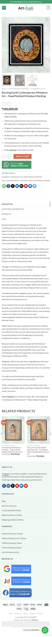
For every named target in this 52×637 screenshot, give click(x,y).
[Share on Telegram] (35, 186)
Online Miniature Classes (12, 533)
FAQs (11, 613)
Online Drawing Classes (12, 547)
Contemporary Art (38, 89)
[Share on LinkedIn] (30, 186)
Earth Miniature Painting (41, 181)
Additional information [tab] (13, 209)
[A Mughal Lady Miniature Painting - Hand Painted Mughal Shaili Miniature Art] (13, 430)
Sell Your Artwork (9, 506)
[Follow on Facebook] (4, 486)
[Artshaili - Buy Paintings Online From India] (26, 7)
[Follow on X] (13, 486)
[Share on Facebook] (8, 186)
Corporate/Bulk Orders (11, 510)
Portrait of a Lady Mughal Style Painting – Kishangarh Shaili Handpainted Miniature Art (38, 451)
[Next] (46, 44)
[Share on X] (13, 186)
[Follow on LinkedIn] (21, 486)
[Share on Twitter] (17, 186)
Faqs (39, 146)
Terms (32, 613)
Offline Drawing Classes (12, 543)
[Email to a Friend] (21, 186)
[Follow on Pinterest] (17, 486)
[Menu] (4, 8)
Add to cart (22, 156)
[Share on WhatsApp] (4, 186)
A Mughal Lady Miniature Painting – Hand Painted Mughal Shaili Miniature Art (12, 450)
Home (4, 89)
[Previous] (6, 44)
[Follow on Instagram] (8, 486)
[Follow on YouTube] (26, 486)
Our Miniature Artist (10, 552)
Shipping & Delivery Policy (13, 520)
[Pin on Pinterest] (26, 186)
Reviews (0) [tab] (6, 214)
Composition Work (12, 181)
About (26, 613)
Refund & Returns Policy (12, 515)
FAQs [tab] (4, 219)
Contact (18, 613)
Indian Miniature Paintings (19, 89)
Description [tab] (7, 204)
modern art (30, 234)
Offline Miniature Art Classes (14, 538)
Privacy (40, 613)
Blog (4, 501)
